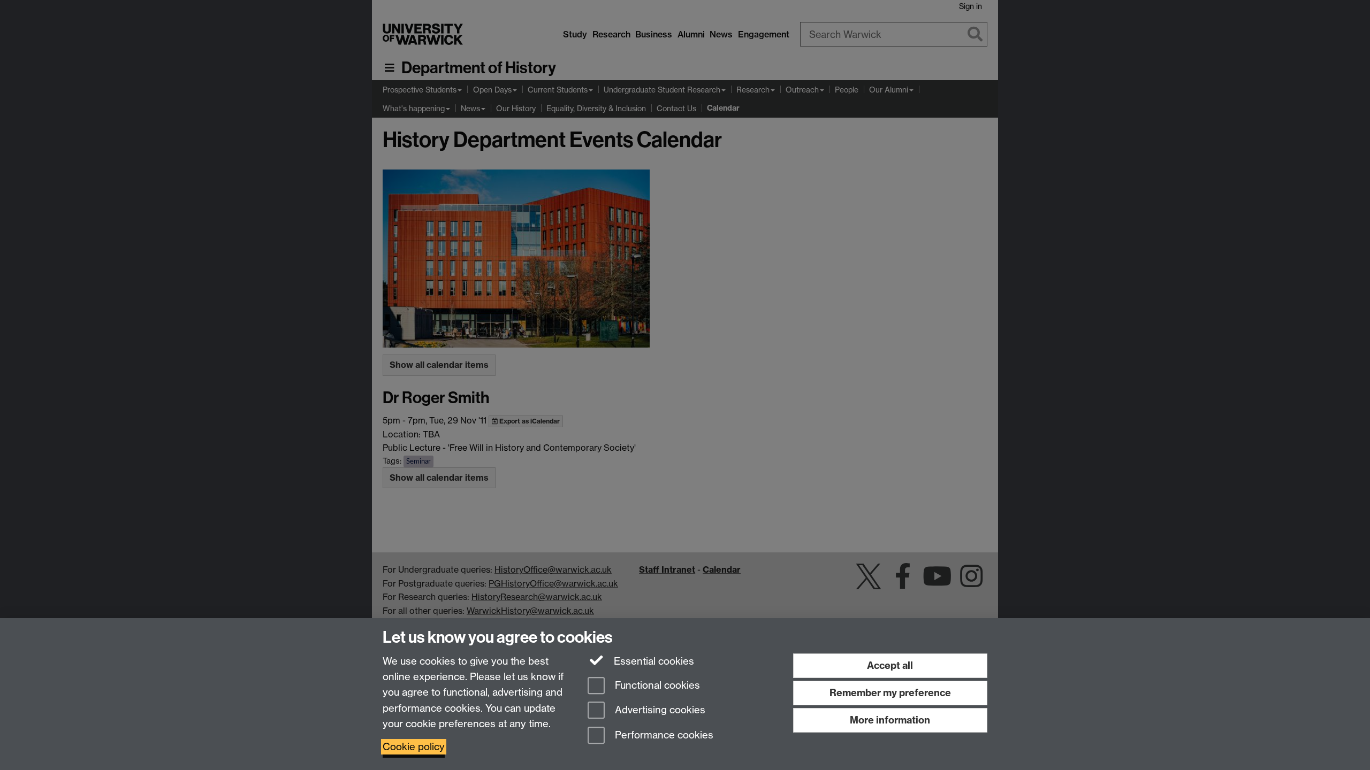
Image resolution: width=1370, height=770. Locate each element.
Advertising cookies (658, 710)
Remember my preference (890, 693)
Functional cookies (656, 685)
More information (890, 720)
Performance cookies (662, 735)
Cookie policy (414, 747)
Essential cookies (652, 661)
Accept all (890, 665)
